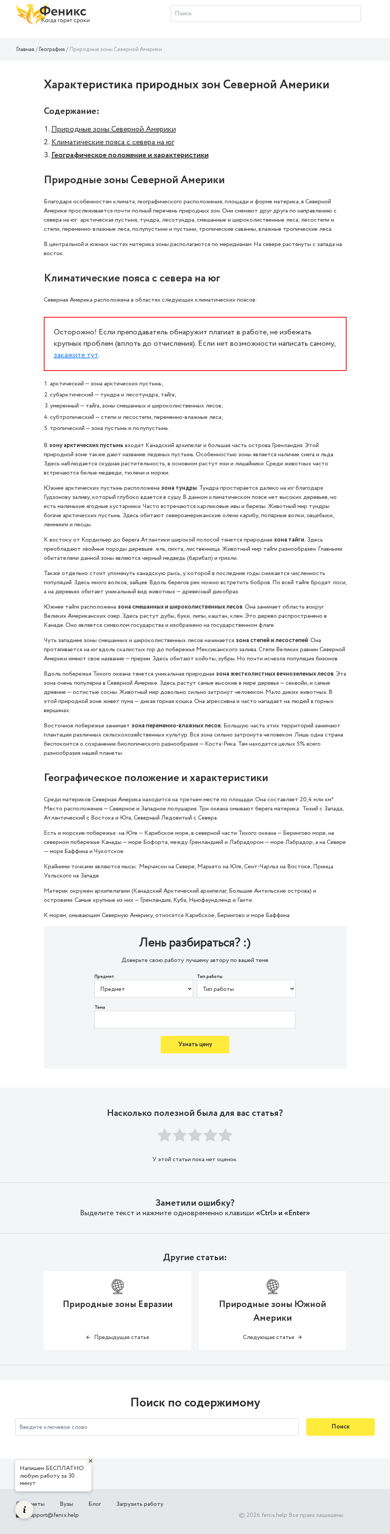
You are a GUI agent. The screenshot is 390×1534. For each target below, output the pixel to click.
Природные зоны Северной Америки (113, 129)
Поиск (340, 1426)
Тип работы (209, 977)
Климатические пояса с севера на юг (112, 142)
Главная (25, 49)
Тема (99, 1007)
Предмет (104, 977)
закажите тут (76, 355)
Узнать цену (195, 1044)
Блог (94, 1504)
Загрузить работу (139, 1504)
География (52, 49)
